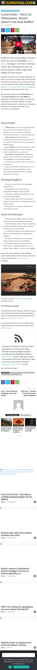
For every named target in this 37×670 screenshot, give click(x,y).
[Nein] (34, 664)
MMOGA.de (5, 328)
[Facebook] (3, 30)
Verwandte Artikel (12, 415)
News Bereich (7, 356)
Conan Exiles (15, 10)
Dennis (3, 612)
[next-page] (20, 436)
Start (2, 7)
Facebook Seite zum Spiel (14, 318)
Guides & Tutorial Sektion (12, 364)
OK (10, 667)
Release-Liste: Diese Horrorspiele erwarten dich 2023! (16, 534)
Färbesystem (22, 372)
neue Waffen (30, 372)
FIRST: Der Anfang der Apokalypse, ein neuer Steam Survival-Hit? (30, 429)
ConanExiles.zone (23, 258)
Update (19, 374)
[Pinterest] (12, 30)
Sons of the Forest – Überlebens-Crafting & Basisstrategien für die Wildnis (6, 429)
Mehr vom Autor (25, 415)
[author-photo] (18, 405)
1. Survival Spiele (9, 7)
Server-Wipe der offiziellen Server (16, 87)
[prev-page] (17, 436)
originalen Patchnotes (21, 298)
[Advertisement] (18, 115)
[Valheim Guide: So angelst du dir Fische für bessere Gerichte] (18, 629)
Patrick (3, 502)
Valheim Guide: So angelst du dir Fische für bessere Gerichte (16, 643)
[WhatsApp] (17, 30)
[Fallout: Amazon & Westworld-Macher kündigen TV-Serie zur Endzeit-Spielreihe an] (18, 422)
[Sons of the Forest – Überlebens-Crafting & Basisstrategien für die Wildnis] (6, 422)
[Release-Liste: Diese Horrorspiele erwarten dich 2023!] (18, 519)
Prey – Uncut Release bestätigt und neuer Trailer (9, 393)
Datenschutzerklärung (21, 667)
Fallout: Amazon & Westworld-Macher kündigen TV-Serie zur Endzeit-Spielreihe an (18, 430)
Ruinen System (11, 374)
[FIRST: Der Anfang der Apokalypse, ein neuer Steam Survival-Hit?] (30, 422)
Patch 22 (4, 374)
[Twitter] (8, 30)
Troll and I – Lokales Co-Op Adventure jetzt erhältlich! (28, 393)
